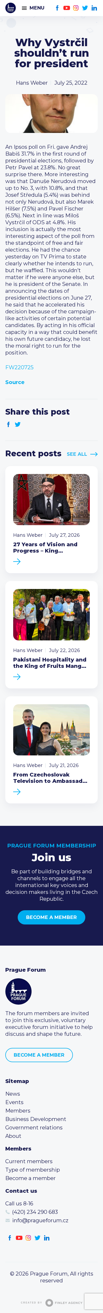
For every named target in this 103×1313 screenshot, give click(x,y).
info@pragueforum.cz (40, 1220)
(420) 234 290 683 (35, 1212)
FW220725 (19, 367)
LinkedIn (94, 8)
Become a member (51, 917)
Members (17, 1111)
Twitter (85, 8)
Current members (29, 1161)
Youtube (66, 8)
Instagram (76, 8)
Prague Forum (10, 8)
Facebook (57, 8)
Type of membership (32, 1170)
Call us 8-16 (19, 1203)
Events (14, 1102)
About (13, 1136)
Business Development (35, 1119)
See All (77, 454)
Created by (31, 1302)
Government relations (34, 1127)
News (12, 1094)
